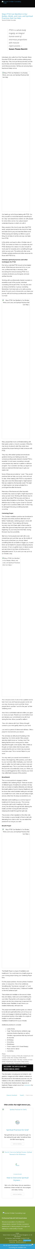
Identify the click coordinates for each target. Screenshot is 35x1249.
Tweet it (22, 1095)
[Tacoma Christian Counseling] (12, 2)
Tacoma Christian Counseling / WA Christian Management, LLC (16, 1235)
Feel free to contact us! (21, 1242)
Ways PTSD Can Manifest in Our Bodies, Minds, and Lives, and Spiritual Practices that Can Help (17, 16)
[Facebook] (5, 1240)
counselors (27, 1085)
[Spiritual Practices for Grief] (17, 1115)
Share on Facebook (12, 1095)
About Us (20, 1240)
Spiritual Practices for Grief (17, 1130)
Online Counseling (13, 1240)
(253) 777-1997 (26, 1238)
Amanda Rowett (17, 1174)
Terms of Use (12, 1242)
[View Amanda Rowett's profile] (17, 1172)
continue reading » (17, 1144)
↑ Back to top (29, 1095)
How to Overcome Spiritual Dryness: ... (17, 1179)
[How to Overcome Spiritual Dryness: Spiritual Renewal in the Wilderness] (17, 1158)
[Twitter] (7, 1240)
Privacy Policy (27, 1240)
